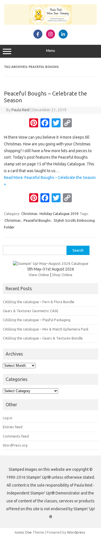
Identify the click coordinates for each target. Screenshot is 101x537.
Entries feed (12, 427)
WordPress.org (15, 445)
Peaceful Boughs (37, 220)
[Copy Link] (67, 123)
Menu (50, 50)
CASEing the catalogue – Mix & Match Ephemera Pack (45, 329)
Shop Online (62, 274)
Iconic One (23, 532)
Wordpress (76, 532)
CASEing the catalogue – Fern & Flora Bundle (38, 302)
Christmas (29, 214)
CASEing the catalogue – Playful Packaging (36, 320)
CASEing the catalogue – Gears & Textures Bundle (43, 338)
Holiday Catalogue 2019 (59, 214)
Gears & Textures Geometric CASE (30, 311)
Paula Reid (20, 110)
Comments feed (16, 436)
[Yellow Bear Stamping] (50, 23)
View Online (39, 274)
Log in (7, 418)
